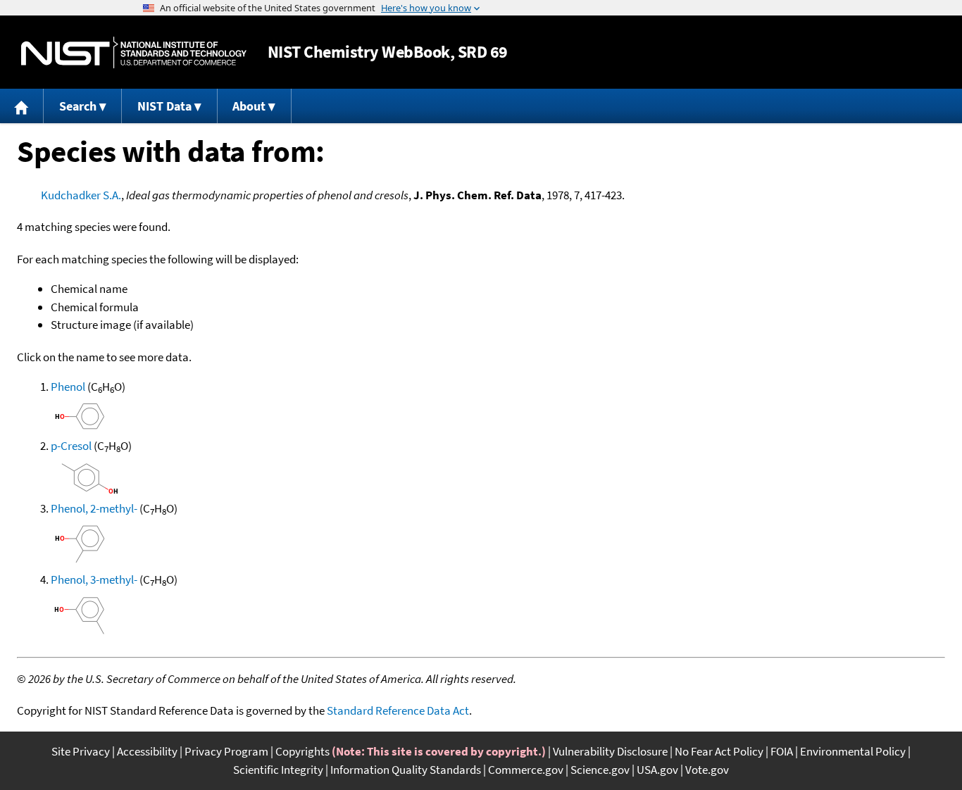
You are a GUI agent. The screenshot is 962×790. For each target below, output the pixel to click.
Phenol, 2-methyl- (94, 508)
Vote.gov (707, 769)
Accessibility (147, 751)
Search (77, 106)
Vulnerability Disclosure (610, 751)
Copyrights (302, 751)
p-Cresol (71, 445)
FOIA (781, 751)
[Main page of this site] (22, 106)
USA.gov (657, 769)
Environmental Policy (853, 751)
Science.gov (600, 769)
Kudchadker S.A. (81, 195)
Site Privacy (80, 751)
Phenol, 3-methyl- (94, 579)
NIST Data (164, 106)
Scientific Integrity (278, 769)
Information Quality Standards (405, 769)
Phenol (68, 386)
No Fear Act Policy (719, 751)
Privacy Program (226, 751)
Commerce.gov (525, 769)
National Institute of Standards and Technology (133, 52)
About (249, 106)
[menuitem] (22, 106)
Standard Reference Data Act (398, 710)
